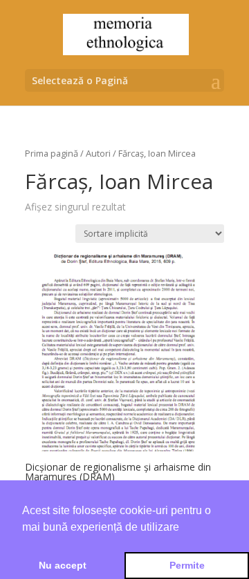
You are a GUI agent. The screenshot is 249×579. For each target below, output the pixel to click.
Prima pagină (51, 153)
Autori (98, 153)
